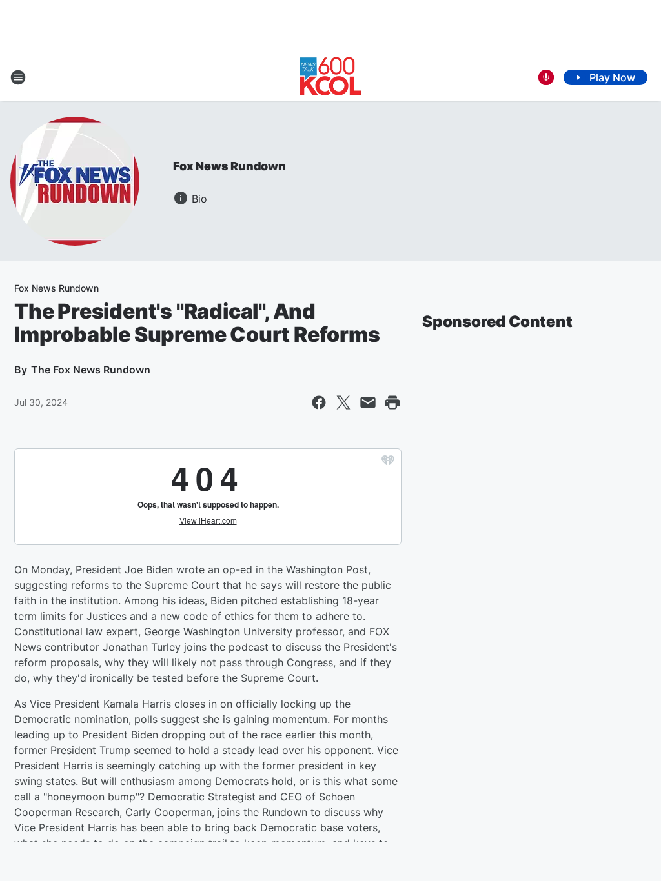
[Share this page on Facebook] (319, 402)
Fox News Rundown (229, 166)
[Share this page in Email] (368, 402)
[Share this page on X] (343, 402)
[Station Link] (330, 77)
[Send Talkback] (546, 77)
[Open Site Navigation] (18, 77)
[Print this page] (392, 402)
